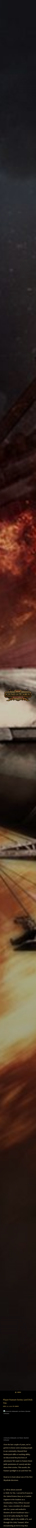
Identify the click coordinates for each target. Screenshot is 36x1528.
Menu (19, 1392)
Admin (17, 1406)
